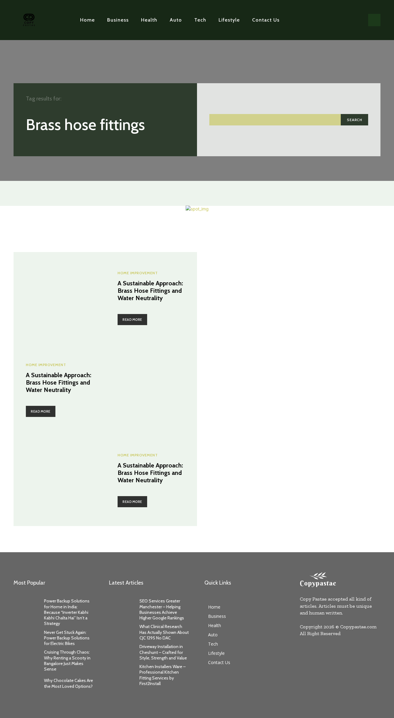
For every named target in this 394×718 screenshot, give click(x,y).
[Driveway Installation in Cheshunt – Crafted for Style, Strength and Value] (121, 652)
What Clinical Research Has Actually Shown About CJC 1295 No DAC (164, 632)
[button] (374, 20)
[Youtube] (357, 20)
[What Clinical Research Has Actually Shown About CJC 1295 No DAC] (121, 632)
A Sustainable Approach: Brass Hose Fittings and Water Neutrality (150, 290)
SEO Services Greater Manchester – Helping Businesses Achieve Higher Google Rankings (161, 609)
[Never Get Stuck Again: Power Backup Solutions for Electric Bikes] (26, 637)
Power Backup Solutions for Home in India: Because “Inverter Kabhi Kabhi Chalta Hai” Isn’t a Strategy (67, 612)
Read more (132, 319)
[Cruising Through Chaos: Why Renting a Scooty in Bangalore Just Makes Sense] (26, 657)
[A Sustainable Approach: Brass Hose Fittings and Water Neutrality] (59, 298)
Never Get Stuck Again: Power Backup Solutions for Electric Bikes (67, 638)
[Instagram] (337, 20)
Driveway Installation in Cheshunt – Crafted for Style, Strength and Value (163, 652)
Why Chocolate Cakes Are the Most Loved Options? (68, 683)
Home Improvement (138, 273)
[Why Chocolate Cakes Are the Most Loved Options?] (26, 683)
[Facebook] (328, 20)
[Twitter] (347, 20)
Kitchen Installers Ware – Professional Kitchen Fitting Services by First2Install (162, 675)
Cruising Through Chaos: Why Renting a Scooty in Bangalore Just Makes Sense (67, 660)
